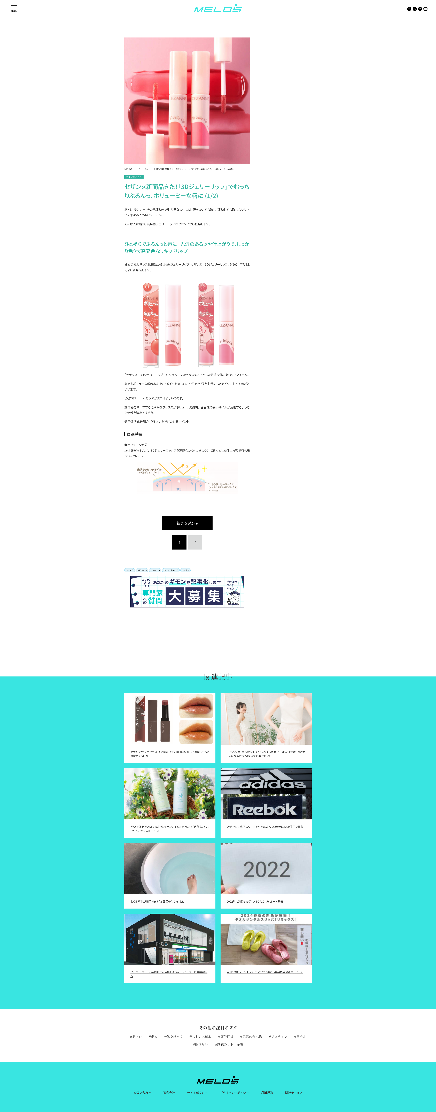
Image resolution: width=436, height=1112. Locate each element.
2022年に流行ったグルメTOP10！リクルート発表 (255, 901)
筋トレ (137, 1036)
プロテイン (279, 1036)
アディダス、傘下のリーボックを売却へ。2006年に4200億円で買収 (265, 827)
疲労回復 (226, 1036)
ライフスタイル (170, 570)
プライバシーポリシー (234, 1092)
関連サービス (294, 1092)
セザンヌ (141, 570)
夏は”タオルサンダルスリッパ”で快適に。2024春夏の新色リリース (265, 972)
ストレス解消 (201, 1036)
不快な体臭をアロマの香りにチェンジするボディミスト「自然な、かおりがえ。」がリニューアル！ (169, 829)
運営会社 (169, 1092)
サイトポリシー (197, 1092)
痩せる (301, 1036)
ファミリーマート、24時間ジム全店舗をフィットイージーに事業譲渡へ (168, 974)
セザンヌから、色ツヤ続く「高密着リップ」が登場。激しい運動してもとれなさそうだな (169, 754)
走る (154, 1036)
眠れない (201, 1044)
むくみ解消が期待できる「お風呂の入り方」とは (157, 901)
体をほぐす (175, 1036)
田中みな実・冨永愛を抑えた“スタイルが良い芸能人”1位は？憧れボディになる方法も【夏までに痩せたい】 (266, 754)
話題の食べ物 (252, 1036)
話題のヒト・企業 (230, 1044)
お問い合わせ (142, 1092)
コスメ (128, 570)
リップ (184, 570)
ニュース (154, 570)
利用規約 (267, 1092)
